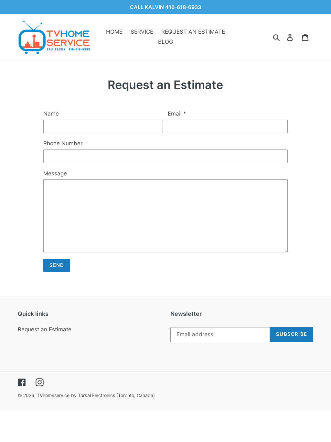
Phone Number (62, 143)
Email (177, 113)
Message (55, 173)
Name (51, 113)
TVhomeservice (53, 395)
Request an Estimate (44, 329)
